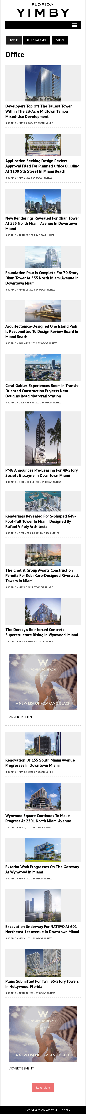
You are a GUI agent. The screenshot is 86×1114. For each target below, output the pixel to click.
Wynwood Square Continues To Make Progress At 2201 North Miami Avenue (38, 818)
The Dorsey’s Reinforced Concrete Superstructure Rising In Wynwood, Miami (41, 632)
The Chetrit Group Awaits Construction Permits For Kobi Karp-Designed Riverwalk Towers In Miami (42, 575)
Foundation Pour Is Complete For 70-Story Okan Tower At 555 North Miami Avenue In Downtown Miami (42, 278)
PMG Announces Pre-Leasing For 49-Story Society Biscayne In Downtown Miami (41, 473)
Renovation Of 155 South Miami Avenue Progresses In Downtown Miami (40, 763)
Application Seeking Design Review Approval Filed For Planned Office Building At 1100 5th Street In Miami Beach (42, 166)
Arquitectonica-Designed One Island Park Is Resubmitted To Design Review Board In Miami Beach (41, 331)
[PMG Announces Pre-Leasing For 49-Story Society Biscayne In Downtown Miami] (43, 463)
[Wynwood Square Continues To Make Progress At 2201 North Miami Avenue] (43, 808)
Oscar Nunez (45, 123)
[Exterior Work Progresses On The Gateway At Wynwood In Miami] (43, 859)
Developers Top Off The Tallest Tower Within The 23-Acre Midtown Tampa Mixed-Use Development (38, 111)
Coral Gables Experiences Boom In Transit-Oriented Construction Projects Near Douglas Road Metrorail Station (42, 391)
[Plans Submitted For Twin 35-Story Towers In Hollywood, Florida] (43, 974)
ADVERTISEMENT (21, 717)
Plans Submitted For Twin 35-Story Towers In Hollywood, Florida (42, 984)
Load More (43, 1087)
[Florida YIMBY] (43, 10)
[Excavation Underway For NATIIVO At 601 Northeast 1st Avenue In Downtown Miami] (43, 919)
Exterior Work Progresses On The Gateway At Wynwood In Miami (42, 869)
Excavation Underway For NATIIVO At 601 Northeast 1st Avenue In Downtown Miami (42, 929)
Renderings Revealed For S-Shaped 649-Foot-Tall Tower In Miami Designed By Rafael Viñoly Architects (40, 521)
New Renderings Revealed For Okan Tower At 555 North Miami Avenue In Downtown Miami (42, 223)
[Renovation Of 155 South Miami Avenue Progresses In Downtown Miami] (43, 753)
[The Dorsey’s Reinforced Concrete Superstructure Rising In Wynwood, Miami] (43, 622)
